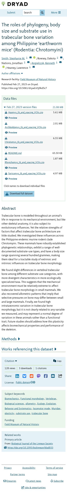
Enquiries (11, 481)
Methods (9, 339)
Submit (11, 12)
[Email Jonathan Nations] (28, 62)
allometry (31, 404)
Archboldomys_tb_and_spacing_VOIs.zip (25, 127)
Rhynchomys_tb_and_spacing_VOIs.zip (24, 162)
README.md (15, 153)
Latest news (35, 481)
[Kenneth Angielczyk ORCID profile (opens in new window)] (3, 67)
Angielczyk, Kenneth (43, 63)
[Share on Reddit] (31, 376)
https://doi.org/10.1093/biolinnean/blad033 (30, 448)
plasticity (9, 413)
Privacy (8, 468)
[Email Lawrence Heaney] (34, 67)
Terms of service (54, 468)
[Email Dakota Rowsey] (61, 58)
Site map (52, 474)
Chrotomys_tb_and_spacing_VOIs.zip (24, 142)
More (54, 12)
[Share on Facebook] (46, 376)
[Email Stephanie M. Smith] (30, 58)
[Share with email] (53, 376)
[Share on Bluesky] (24, 376)
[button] (33, 107)
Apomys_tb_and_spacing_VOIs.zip (25, 112)
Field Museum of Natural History (38, 79)
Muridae (56, 408)
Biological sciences (14, 404)
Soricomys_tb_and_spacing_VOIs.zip (26, 173)
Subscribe (58, 481)
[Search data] (42, 13)
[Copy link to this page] (60, 376)
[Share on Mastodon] (38, 376)
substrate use (23, 413)
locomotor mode (41, 408)
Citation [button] (9, 361)
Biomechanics (12, 399)
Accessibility (28, 468)
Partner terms (17, 474)
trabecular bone (40, 413)
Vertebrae (51, 399)
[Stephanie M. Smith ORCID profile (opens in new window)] (34, 58)
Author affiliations (11, 73)
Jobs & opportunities (35, 488)
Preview (13, 117)
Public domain (23, 382)
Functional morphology (32, 399)
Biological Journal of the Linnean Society (32, 444)
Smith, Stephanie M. (13, 58)
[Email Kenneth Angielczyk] (60, 62)
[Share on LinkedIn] (17, 376)
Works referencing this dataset (27, 349)
